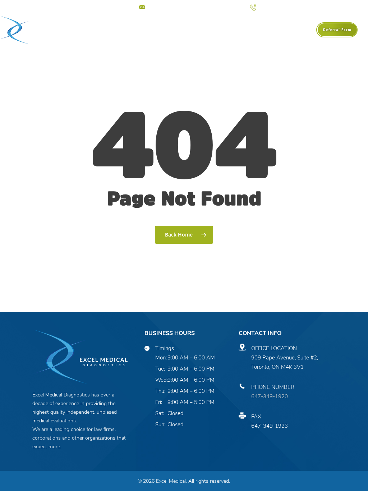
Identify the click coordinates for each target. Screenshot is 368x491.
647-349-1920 (269, 396)
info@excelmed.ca (171, 6)
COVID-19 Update (103, 6)
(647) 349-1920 (278, 6)
